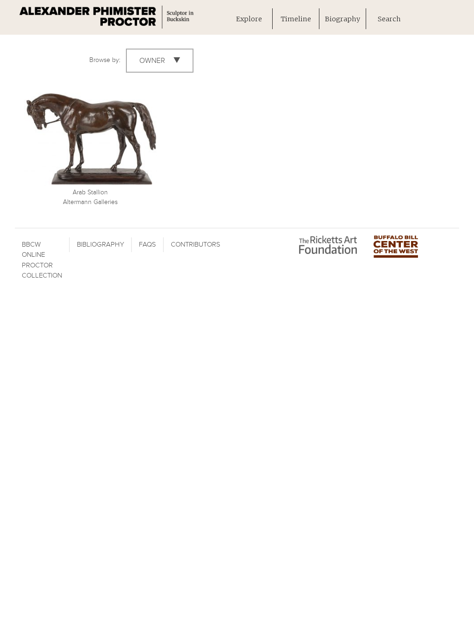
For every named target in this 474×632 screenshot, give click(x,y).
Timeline (296, 18)
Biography (342, 18)
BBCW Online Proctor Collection (42, 260)
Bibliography (100, 244)
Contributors (195, 244)
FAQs (147, 244)
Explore (249, 18)
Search (389, 18)
